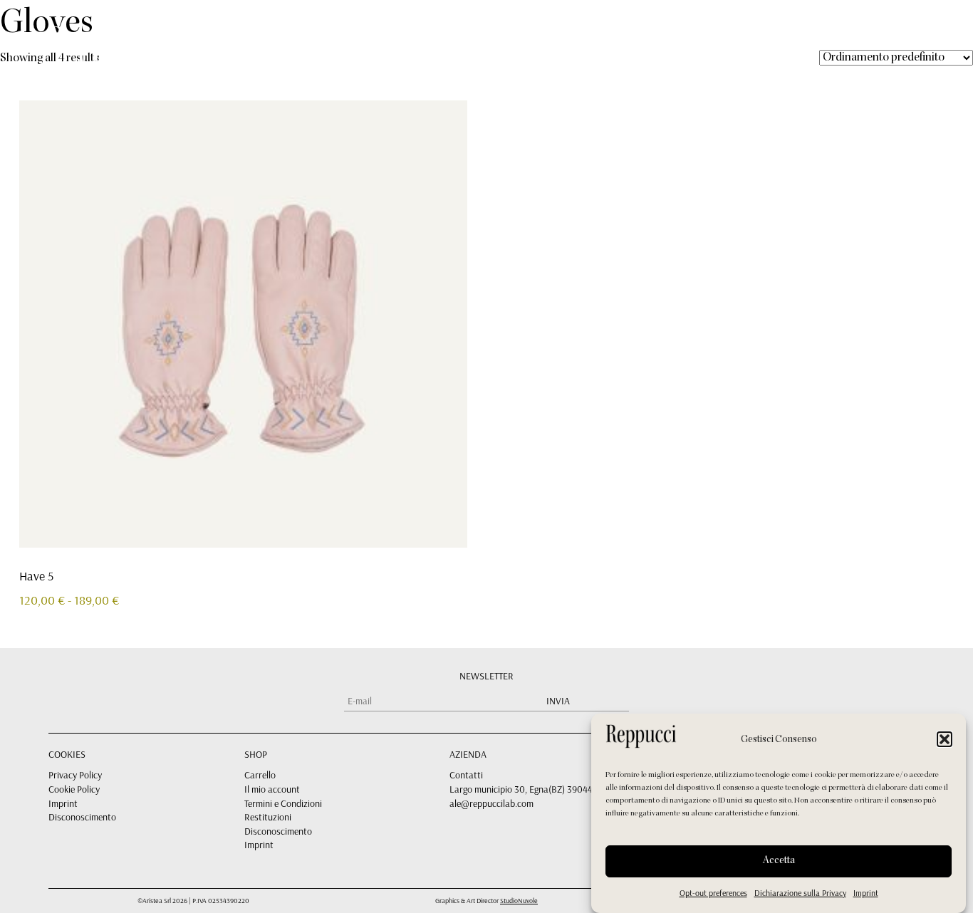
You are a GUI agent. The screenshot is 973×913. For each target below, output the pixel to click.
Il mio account (272, 789)
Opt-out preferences (713, 892)
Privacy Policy (75, 774)
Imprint (865, 892)
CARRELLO (718, 38)
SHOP (637, 38)
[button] (944, 739)
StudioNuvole (519, 900)
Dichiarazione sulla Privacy (800, 892)
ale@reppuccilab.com (491, 803)
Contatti (466, 774)
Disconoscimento (82, 816)
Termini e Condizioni (283, 803)
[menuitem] (817, 36)
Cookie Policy (74, 789)
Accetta (779, 860)
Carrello (260, 774)
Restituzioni (267, 816)
